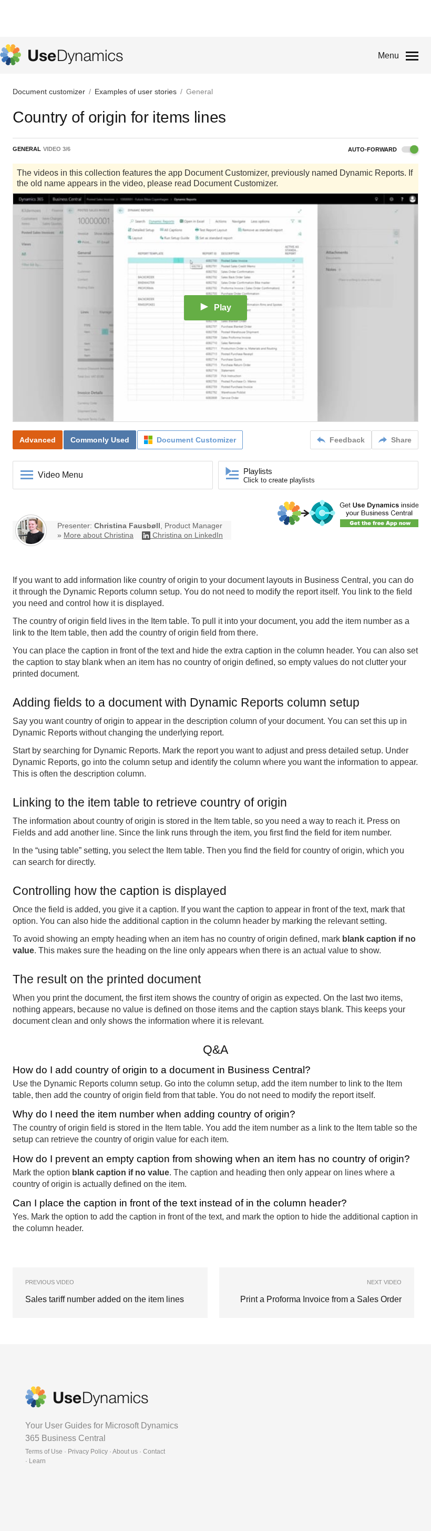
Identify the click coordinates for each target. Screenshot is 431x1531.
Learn (37, 1461)
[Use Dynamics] (61, 54)
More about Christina (99, 535)
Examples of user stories (136, 91)
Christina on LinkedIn (187, 535)
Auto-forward (373, 149)
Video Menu (60, 474)
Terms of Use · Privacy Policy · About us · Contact (95, 1451)
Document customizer (49, 91)
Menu (388, 55)
